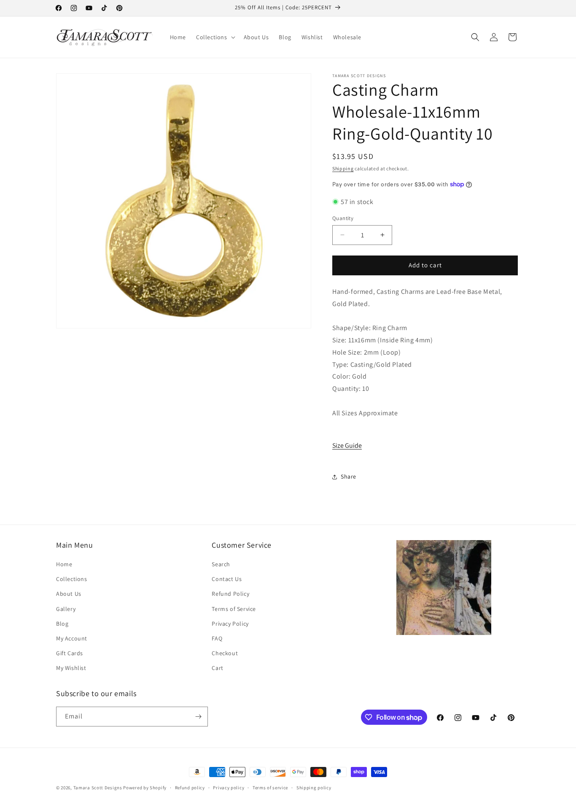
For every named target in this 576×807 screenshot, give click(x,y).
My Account (71, 638)
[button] (215, 37)
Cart (217, 668)
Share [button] (348, 476)
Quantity (342, 218)
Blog (62, 623)
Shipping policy (313, 788)
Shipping (343, 168)
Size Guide (347, 445)
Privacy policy (228, 788)
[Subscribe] (198, 716)
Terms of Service (234, 609)
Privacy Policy (230, 623)
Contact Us (227, 579)
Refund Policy (230, 593)
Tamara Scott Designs (97, 788)
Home (64, 564)
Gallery (65, 609)
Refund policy (190, 788)
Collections (71, 579)
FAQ (217, 638)
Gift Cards (69, 653)
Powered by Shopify (145, 788)
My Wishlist (71, 668)
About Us (68, 593)
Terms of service (270, 788)
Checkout (225, 653)
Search (221, 564)
